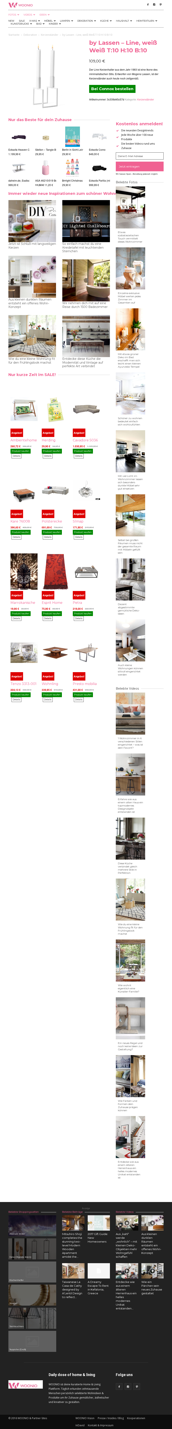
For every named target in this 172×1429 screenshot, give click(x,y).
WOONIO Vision (85, 1418)
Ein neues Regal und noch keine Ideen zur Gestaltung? (130, 1046)
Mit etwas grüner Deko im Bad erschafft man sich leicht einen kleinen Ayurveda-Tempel (129, 360)
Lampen (65, 20)
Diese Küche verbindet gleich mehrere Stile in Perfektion (127, 868)
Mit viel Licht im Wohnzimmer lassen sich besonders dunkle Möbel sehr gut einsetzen (130, 482)
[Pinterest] (160, 4)
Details (16, 455)
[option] (19, 156)
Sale (22, 20)
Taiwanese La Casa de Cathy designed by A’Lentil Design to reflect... (72, 1289)
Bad (39, 23)
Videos (27, 14)
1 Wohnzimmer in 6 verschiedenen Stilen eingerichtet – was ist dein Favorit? (130, 743)
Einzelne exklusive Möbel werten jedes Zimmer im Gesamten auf (129, 298)
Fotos (12, 14)
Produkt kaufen (20, 451)
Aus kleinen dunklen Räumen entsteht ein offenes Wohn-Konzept (29, 303)
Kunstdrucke (20, 23)
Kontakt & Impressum (100, 1425)
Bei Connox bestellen (112, 89)
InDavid (80, 1425)
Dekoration (85, 20)
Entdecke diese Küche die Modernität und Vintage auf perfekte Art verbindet (82, 362)
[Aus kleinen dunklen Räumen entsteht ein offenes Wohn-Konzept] (152, 1223)
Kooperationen (136, 1418)
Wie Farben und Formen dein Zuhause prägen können (128, 1105)
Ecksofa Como (97, 149)
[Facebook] (148, 4)
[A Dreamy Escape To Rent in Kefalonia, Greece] (99, 1271)
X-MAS (33, 20)
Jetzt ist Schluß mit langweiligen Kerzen (32, 245)
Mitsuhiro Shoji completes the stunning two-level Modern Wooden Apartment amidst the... (72, 1245)
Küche (104, 20)
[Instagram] (154, 4)
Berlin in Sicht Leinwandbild (78, 149)
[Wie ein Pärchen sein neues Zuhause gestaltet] (152, 1271)
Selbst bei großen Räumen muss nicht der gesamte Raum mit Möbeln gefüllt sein (130, 546)
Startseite (14, 35)
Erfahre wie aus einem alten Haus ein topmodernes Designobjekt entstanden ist (130, 805)
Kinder (53, 23)
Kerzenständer (49, 35)
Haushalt (122, 20)
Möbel (48, 20)
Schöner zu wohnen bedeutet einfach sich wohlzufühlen (130, 421)
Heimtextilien (145, 20)
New (11, 20)
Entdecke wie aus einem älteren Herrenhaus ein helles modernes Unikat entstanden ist (129, 1169)
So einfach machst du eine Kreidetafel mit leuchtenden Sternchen (83, 247)
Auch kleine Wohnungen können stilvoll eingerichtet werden (130, 670)
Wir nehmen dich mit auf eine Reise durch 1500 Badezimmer (85, 305)
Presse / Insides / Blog (111, 1418)
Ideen (43, 14)
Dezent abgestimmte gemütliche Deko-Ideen (129, 609)
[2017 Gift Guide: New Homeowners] (99, 1223)
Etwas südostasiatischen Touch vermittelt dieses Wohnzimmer (130, 237)
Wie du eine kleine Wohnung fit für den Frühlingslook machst (31, 360)
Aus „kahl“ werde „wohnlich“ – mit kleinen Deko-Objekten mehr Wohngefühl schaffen (126, 1245)
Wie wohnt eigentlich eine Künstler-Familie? (128, 988)
